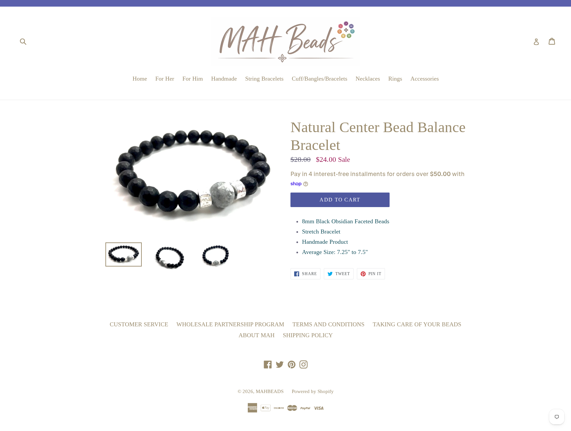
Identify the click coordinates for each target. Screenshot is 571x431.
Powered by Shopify (313, 391)
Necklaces (368, 78)
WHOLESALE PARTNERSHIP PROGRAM (230, 324)
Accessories (424, 78)
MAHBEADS (270, 391)
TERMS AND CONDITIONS (328, 324)
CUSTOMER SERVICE (139, 324)
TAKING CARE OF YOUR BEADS (417, 324)
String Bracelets (264, 78)
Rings (395, 78)
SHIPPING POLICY (308, 335)
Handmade (224, 78)
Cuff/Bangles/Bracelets (319, 78)
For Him (192, 78)
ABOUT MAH (257, 335)
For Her (164, 78)
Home (140, 78)
